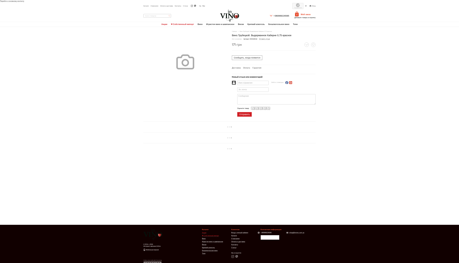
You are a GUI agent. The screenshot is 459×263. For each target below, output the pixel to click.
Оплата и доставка (166, 6)
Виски (241, 24)
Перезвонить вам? (270, 237)
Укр (200, 6)
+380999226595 (281, 16)
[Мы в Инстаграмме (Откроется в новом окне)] (192, 6)
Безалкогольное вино (278, 24)
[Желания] (306, 6)
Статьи (185, 6)
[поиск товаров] (169, 16)
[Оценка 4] (264, 108)
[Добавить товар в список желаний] (313, 45)
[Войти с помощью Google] (290, 82)
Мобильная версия (152, 250)
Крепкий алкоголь (256, 24)
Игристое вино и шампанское (220, 24)
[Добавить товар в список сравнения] (306, 45)
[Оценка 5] (268, 108)
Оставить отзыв (264, 39)
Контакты (178, 6)
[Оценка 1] (253, 108)
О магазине (154, 6)
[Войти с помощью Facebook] (286, 82)
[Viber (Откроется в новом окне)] (195, 6)
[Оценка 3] (260, 108)
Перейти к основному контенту (12, 1)
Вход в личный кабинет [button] (239, 233)
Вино (200, 24)
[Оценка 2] (257, 108)
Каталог (146, 6)
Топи (295, 24)
